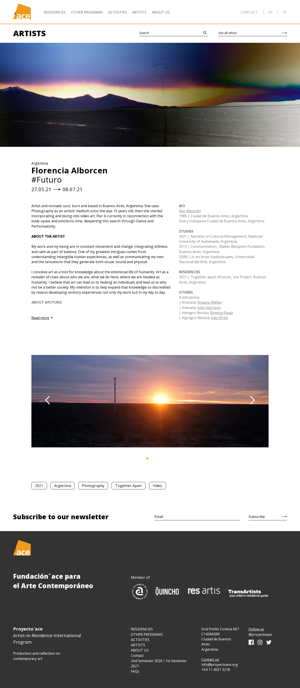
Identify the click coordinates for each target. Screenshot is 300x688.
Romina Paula (221, 312)
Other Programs (87, 12)
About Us (161, 12)
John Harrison (209, 307)
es (271, 12)
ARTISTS (138, 645)
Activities (117, 12)
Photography (93, 485)
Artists (139, 12)
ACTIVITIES (140, 639)
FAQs (135, 671)
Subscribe (257, 516)
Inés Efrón (219, 317)
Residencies (55, 12)
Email (158, 516)
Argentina (62, 485)
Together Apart (128, 485)
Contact (249, 12)
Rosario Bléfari (209, 302)
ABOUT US (140, 650)
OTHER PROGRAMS (147, 634)
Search (144, 33)
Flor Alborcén (190, 210)
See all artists (227, 33)
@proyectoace (260, 634)
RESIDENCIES (142, 629)
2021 (39, 485)
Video (157, 485)
